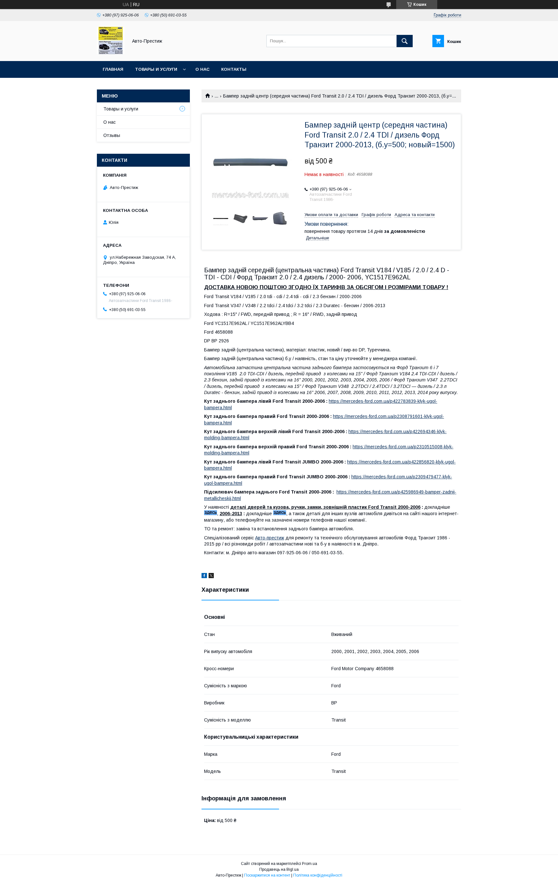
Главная (113, 69)
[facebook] (204, 576)
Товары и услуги (156, 69)
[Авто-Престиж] (110, 52)
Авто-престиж (269, 537)
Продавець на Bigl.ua (279, 869)
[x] (211, 576)
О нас (202, 69)
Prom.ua (309, 863)
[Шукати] (405, 41)
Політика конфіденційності (317, 875)
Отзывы (111, 135)
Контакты (233, 69)
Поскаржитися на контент (267, 875)
